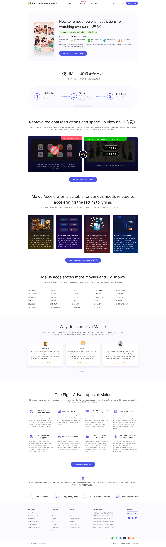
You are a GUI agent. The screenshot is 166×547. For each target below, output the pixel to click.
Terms (54, 516)
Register (72, 513)
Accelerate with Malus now (73, 53)
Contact (54, 530)
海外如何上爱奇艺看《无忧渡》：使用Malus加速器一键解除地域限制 (104, 516)
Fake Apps (55, 524)
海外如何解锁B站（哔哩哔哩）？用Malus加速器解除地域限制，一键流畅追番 (104, 521)
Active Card (73, 516)
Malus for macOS (33, 516)
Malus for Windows (34, 513)
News (54, 513)
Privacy (54, 518)
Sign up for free (132, 3)
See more (82, 372)
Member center (74, 518)
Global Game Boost (75, 527)
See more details (83, 106)
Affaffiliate (116, 543)
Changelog (55, 527)
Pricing (82, 3)
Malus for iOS (32, 518)
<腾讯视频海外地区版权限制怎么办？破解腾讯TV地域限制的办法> (104, 518)
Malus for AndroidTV (34, 527)
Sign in (122, 3)
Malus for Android (33, 521)
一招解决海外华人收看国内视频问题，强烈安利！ (104, 513)
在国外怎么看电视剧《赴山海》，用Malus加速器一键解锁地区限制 (104, 527)
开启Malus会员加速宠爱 (83, 464)
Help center (73, 524)
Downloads (70, 3)
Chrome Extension (33, 524)
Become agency (125, 543)
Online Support (132, 513)
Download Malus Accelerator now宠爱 (83, 260)
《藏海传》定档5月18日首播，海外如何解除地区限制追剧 (104, 524)
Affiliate (72, 521)
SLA (53, 521)
